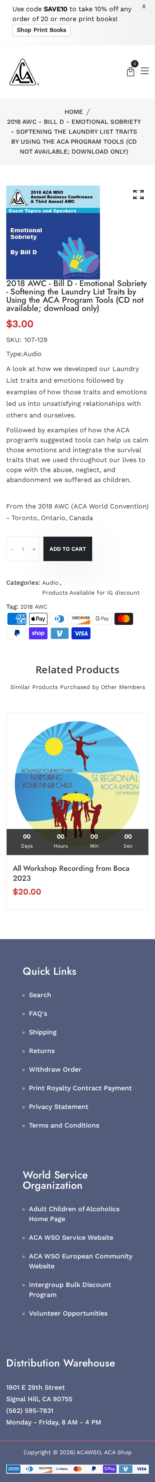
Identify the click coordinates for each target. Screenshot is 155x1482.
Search (40, 995)
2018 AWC (34, 606)
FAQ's (38, 1013)
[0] (131, 73)
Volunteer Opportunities (68, 1313)
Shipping (43, 1032)
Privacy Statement (58, 1107)
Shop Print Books (41, 30)
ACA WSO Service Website (71, 1237)
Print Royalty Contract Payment (80, 1088)
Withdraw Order (55, 1069)
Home (73, 112)
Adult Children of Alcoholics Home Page (74, 1214)
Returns (42, 1051)
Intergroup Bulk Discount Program (70, 1290)
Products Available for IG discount (91, 592)
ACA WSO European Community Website (80, 1261)
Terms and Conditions (64, 1125)
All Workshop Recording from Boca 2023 (71, 873)
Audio (50, 582)
